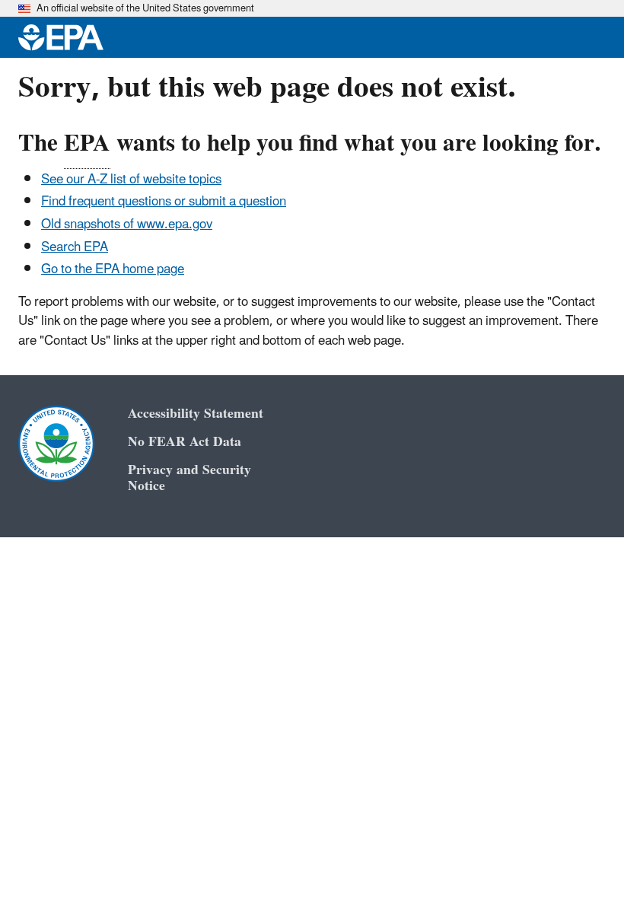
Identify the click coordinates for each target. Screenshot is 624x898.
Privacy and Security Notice (189, 478)
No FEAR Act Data (184, 442)
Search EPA (74, 247)
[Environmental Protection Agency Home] (61, 37)
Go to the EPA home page (112, 269)
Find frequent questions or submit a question (163, 201)
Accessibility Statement (195, 414)
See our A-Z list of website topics (131, 179)
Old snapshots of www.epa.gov (126, 224)
